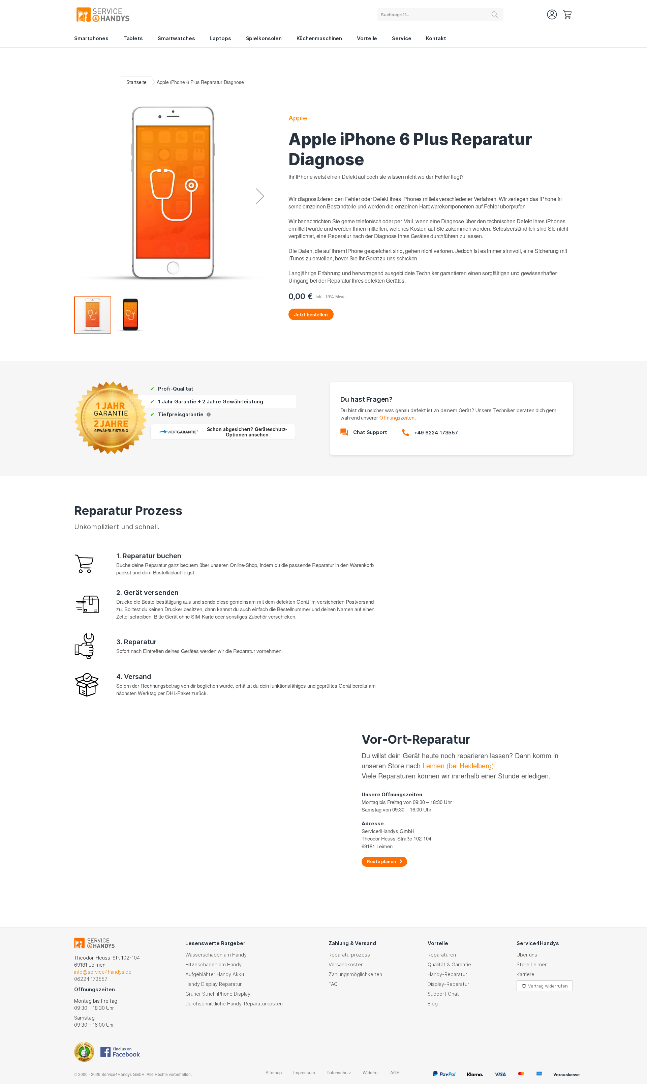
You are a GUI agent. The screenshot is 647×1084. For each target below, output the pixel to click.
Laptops (220, 38)
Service (401, 38)
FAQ (333, 984)
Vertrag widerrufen (548, 986)
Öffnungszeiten (396, 418)
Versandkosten (346, 964)
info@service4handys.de (102, 972)
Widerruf (371, 1072)
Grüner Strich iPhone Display (217, 994)
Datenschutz (339, 1072)
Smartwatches (176, 38)
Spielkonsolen (264, 38)
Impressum (304, 1072)
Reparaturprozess (349, 954)
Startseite (136, 82)
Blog (433, 1003)
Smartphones (91, 38)
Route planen (381, 861)
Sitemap (274, 1072)
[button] (260, 196)
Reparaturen (442, 954)
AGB (395, 1072)
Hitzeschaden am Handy (213, 964)
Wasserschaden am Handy (216, 954)
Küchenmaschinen (319, 38)
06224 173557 (90, 979)
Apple (297, 118)
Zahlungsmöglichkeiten (355, 974)
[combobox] (440, 14)
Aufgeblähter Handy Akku (214, 974)
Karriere (525, 974)
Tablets (133, 38)
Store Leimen (532, 964)
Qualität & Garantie (449, 964)
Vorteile (367, 38)
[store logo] (111, 14)
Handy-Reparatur (447, 974)
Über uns (527, 954)
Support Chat (443, 994)
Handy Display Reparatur (213, 984)
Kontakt (436, 38)
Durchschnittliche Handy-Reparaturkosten (234, 1003)
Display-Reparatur (448, 984)
